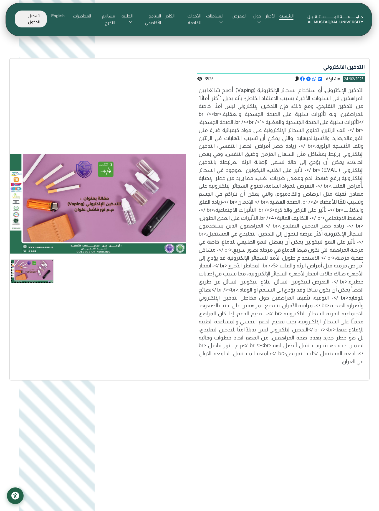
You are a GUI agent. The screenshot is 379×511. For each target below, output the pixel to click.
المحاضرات (82, 16)
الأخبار (270, 16)
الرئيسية (286, 16)
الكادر (170, 16)
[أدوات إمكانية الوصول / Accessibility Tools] (15, 495)
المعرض (239, 16)
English (58, 15)
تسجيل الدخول (34, 19)
